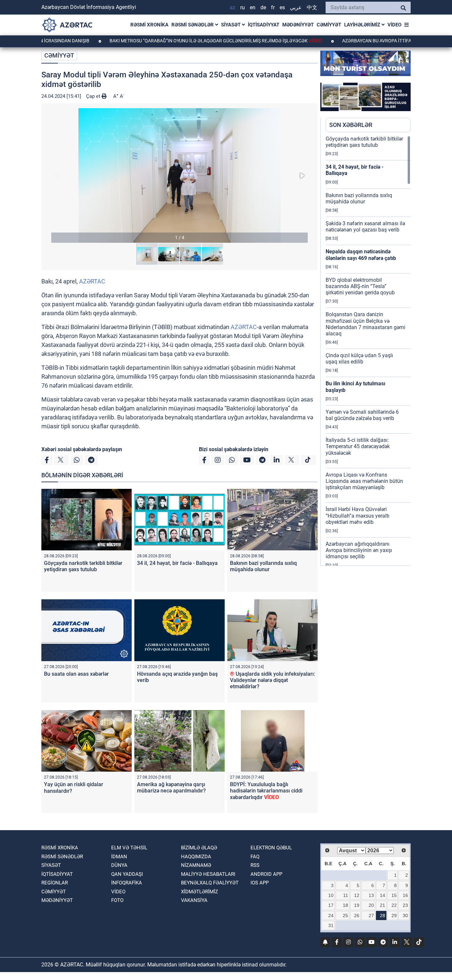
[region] (368, 351)
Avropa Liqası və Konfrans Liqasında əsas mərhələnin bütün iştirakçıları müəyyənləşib (364, 481)
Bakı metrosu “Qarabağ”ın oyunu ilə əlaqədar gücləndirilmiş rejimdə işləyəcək (186, 40)
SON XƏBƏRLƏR (350, 124)
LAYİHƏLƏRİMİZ (363, 25)
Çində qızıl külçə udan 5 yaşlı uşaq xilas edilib (359, 358)
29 (394, 915)
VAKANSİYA (194, 900)
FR (273, 7)
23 (405, 905)
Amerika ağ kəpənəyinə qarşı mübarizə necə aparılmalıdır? (171, 787)
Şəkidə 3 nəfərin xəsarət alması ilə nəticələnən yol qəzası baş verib (365, 226)
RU (242, 7)
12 (356, 895)
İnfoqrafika (126, 883)
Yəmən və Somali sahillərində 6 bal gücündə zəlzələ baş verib (362, 415)
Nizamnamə (196, 865)
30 (405, 915)
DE (263, 7)
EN (252, 7)
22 (394, 905)
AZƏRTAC (92, 281)
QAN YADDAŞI (127, 874)
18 (345, 905)
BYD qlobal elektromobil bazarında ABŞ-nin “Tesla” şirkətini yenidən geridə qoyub (360, 286)
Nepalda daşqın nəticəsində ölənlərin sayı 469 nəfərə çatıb (361, 254)
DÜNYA (119, 865)
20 (371, 905)
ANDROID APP (266, 874)
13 (371, 895)
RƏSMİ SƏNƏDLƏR (193, 25)
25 (345, 915)
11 (345, 895)
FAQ (254, 857)
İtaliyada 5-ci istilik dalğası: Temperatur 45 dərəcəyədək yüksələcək (358, 446)
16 (405, 895)
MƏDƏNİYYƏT (298, 25)
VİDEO (394, 25)
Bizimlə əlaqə (199, 848)
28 (382, 915)
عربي (296, 7)
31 (331, 925)
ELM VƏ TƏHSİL (129, 848)
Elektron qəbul (271, 848)
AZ (232, 7)
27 (371, 915)
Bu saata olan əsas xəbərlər (76, 674)
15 (394, 895)
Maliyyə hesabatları (208, 874)
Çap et (94, 96)
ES (282, 7)
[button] (179, 175)
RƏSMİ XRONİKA (149, 25)
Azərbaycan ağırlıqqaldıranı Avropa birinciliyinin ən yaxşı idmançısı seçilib (359, 550)
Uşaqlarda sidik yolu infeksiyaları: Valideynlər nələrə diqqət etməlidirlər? (272, 680)
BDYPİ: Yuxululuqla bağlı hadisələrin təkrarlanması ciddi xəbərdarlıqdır (266, 790)
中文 (312, 7)
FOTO (117, 900)
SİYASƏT (231, 25)
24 (331, 915)
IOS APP (259, 883)
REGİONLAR (54, 883)
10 (331, 895)
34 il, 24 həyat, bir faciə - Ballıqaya (177, 563)
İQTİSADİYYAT (263, 25)
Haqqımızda (196, 857)
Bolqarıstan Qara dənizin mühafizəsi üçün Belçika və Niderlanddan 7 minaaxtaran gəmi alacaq (365, 324)
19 (356, 905)
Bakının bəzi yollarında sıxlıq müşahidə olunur (263, 566)
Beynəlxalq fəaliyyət (210, 883)
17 (331, 905)
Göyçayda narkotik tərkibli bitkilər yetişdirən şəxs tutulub (83, 566)
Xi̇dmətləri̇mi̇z (199, 892)
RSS (254, 865)
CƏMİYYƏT (329, 25)
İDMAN (119, 857)
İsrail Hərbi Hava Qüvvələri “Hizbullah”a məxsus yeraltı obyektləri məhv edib (357, 515)
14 (382, 895)
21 (382, 905)
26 (356, 915)
